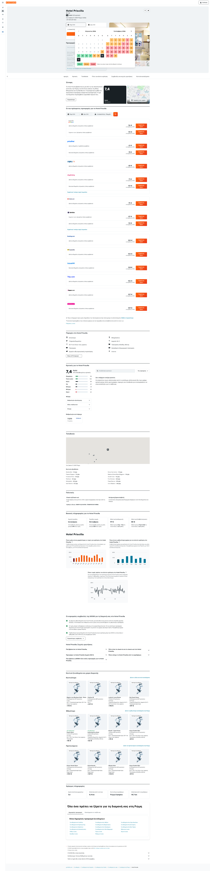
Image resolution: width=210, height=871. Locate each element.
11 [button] (82, 48)
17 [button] (78, 52)
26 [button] (86, 56)
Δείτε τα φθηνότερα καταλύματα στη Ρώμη (137, 711)
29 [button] (98, 56)
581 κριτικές (76, 15)
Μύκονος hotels (125, 829)
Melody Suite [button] (112, 765)
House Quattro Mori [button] (134, 730)
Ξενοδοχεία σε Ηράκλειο (76, 827)
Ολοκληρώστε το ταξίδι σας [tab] (93, 812)
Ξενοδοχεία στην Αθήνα (101, 822)
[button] (3, 2)
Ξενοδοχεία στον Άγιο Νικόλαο (129, 822)
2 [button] (102, 40)
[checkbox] (74, 419)
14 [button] (94, 48)
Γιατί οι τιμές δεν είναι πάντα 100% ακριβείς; (81, 859)
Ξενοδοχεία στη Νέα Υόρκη (128, 827)
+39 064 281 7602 (71, 19)
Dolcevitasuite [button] (91, 765)
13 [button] (90, 48)
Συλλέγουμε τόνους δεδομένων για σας (80, 856)
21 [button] (94, 52)
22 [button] (98, 52)
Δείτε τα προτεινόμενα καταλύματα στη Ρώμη (136, 745)
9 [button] (102, 44)
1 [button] (98, 40)
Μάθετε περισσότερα (127, 318)
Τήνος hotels (98, 831)
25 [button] (82, 56)
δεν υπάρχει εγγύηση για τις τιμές (102, 848)
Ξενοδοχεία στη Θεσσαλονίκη (78, 829)
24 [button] (78, 56)
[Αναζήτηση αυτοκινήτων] (3, 14)
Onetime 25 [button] (91, 697)
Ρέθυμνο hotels (99, 834)
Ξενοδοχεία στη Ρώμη (125, 867)
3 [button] (78, 44)
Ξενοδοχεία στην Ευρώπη (87, 867)
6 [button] (90, 44)
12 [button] (86, 48)
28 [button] (94, 56)
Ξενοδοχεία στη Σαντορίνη (128, 824)
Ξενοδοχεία (76, 867)
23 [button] (102, 52)
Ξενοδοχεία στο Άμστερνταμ (77, 824)
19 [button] (86, 52)
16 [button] (102, 48)
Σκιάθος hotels (74, 834)
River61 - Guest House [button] (114, 730)
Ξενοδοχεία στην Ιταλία (100, 867)
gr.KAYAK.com (69, 867)
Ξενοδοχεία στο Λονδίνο (76, 822)
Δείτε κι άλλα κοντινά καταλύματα (140, 677)
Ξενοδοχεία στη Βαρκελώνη (102, 824)
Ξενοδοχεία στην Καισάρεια (102, 827)
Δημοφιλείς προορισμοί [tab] (75, 812)
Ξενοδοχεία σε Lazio (113, 867)
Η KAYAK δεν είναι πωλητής (76, 853)
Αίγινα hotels (124, 831)
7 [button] (94, 44)
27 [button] (90, 56)
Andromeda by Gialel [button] (93, 732)
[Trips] (3, 27)
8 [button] (98, 44)
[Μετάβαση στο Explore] (3, 19)
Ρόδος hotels (73, 831)
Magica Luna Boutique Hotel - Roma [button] (76, 697)
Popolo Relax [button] (70, 732)
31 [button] (78, 59)
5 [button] (86, 44)
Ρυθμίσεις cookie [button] (70, 323)
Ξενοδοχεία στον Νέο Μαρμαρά (103, 829)
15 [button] (98, 48)
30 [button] (102, 56)
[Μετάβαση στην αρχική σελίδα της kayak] (11, 3)
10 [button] (78, 48)
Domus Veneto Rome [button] (72, 765)
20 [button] (90, 52)
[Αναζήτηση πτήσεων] (3, 7)
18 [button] (82, 52)
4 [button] (82, 44)
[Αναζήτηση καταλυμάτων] (3, 11)
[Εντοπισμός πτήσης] (3, 22)
